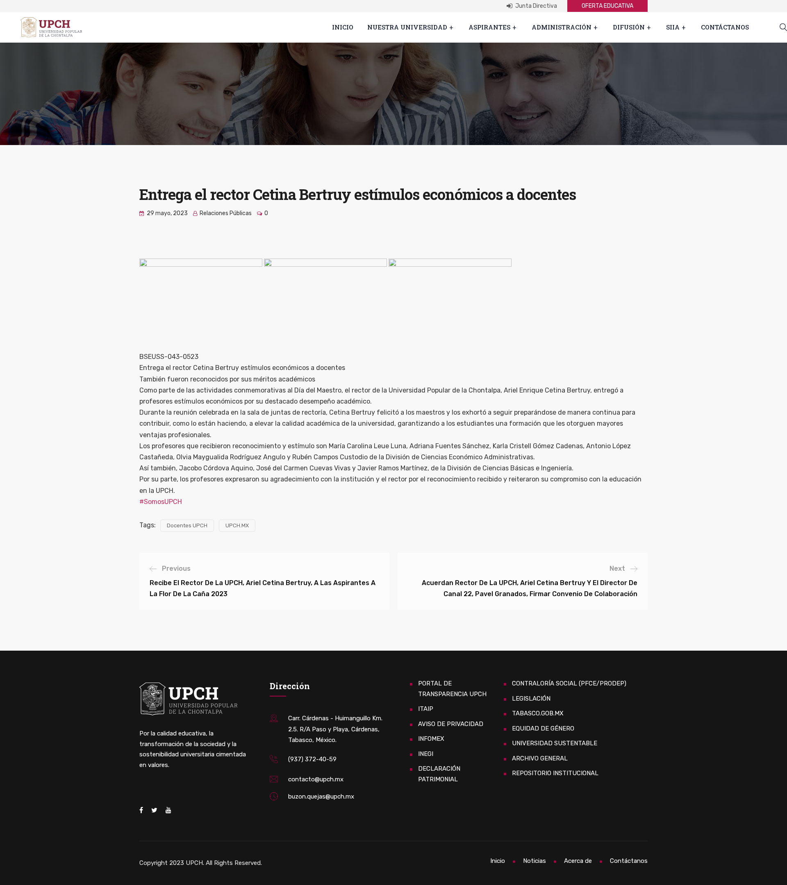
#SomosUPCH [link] (160, 502)
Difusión (629, 27)
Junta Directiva (535, 5)
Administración (561, 27)
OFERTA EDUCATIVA (607, 5)
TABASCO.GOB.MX (538, 713)
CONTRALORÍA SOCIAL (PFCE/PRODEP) (569, 683)
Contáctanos (725, 27)
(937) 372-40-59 (312, 759)
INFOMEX (431, 738)
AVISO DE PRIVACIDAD (450, 724)
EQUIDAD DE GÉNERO (543, 728)
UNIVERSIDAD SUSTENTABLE (554, 743)
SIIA (673, 27)
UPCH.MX (237, 525)
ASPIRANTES (489, 27)
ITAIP (425, 709)
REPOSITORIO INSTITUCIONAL (555, 773)
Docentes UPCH (187, 525)
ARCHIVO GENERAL (540, 758)
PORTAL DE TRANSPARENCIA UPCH (452, 689)
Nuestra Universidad (407, 27)
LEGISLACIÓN (531, 698)
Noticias (534, 861)
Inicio (342, 27)
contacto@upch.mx (315, 779)
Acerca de (578, 861)
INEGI (425, 754)
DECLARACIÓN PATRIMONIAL (439, 774)
